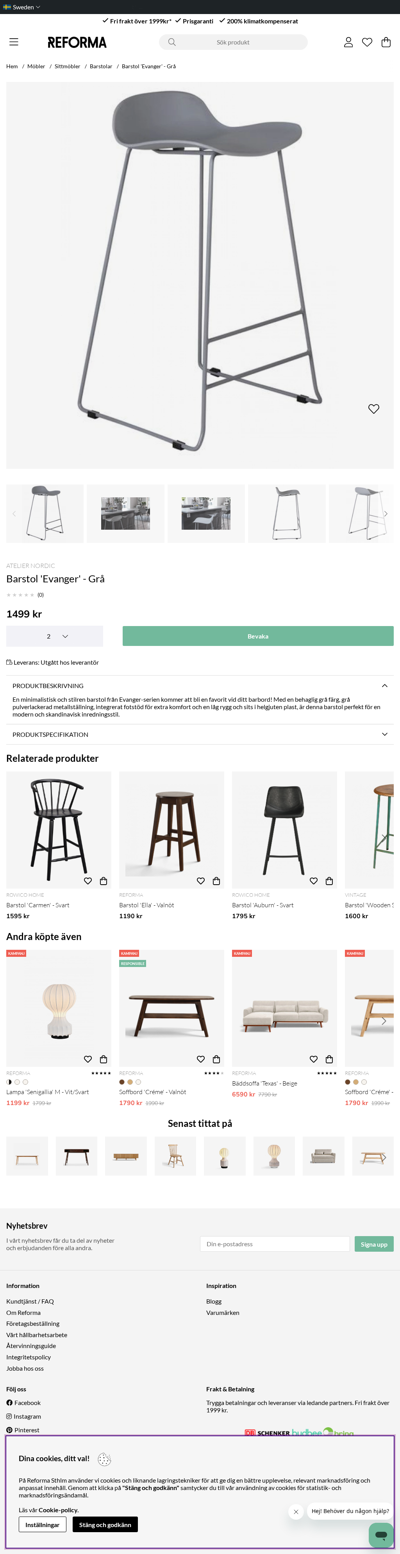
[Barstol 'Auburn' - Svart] (284, 830)
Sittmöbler (67, 66)
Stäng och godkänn (105, 1524)
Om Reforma (23, 1312)
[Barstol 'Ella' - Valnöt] (171, 830)
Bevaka (258, 636)
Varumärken (222, 1312)
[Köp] (103, 881)
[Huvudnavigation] (13, 42)
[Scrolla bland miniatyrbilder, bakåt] (14, 513)
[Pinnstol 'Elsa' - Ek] (175, 1156)
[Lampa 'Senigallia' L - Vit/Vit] (274, 1156)
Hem (12, 66)
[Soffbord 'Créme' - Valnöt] (171, 1008)
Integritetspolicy (28, 1357)
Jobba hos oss (25, 1368)
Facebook (27, 1402)
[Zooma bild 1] (200, 275)
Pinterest (26, 1429)
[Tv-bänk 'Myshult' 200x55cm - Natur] (126, 1156)
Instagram (27, 1416)
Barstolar (101, 66)
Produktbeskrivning (48, 685)
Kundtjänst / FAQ (30, 1301)
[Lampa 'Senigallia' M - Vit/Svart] (58, 1008)
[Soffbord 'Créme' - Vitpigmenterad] (373, 1156)
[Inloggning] (348, 42)
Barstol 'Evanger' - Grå (149, 66)
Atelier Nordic (30, 565)
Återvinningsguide (31, 1345)
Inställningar (42, 1524)
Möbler (36, 66)
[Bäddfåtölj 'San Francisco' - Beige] (324, 1156)
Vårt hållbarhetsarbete (36, 1334)
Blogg (213, 1301)
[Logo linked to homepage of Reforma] (77, 42)
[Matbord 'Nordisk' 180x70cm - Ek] (27, 1156)
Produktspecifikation (50, 734)
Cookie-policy (58, 1509)
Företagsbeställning (32, 1323)
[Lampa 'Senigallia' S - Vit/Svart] (225, 1156)
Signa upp (374, 1244)
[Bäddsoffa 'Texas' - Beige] (284, 1008)
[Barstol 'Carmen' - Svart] (58, 830)
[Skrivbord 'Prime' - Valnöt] (77, 1156)
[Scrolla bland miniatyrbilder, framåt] (386, 513)
